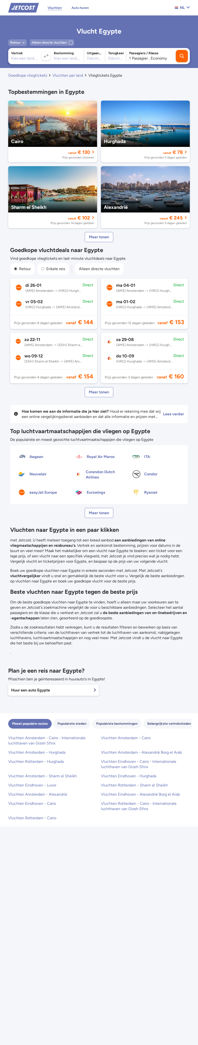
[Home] (23, 7)
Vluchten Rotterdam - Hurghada (36, 761)
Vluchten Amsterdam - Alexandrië (37, 794)
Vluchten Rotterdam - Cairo (32, 818)
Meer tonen (99, 237)
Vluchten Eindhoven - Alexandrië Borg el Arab (140, 794)
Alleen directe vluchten (99, 268)
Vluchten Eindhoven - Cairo (32, 803)
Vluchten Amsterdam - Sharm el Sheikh (42, 776)
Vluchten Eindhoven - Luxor (32, 785)
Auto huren (80, 8)
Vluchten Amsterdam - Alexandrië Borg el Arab (141, 752)
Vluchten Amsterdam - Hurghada (36, 752)
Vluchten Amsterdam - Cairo (126, 738)
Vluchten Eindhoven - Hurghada (128, 776)
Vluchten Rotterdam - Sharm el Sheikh (134, 785)
